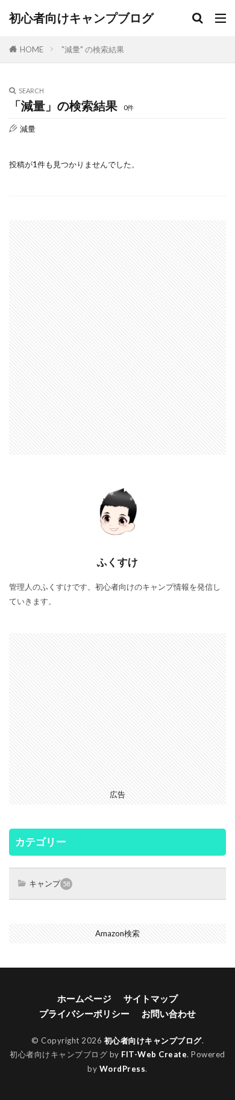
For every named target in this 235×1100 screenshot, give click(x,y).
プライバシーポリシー (84, 1013)
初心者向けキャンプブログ (81, 18)
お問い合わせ (169, 1013)
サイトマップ (151, 998)
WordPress (122, 1069)
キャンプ (49, 883)
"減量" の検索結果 (92, 49)
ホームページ (84, 998)
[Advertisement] (117, 337)
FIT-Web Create (154, 1054)
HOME (31, 49)
